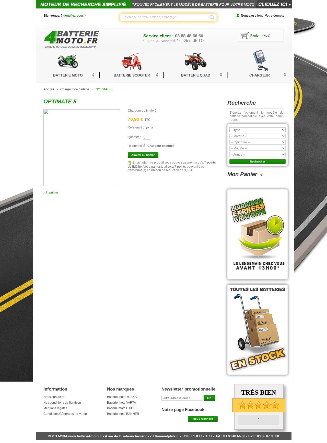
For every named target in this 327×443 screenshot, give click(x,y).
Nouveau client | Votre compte (262, 15)
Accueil (49, 89)
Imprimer (52, 192)
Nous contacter (53, 397)
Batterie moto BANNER (123, 414)
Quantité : (134, 137)
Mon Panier (242, 174)
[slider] (258, 405)
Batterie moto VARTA (121, 402)
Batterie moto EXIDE (121, 408)
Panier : (256, 35)
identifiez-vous (73, 15)
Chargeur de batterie (74, 89)
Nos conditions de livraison (62, 402)
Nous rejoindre (203, 418)
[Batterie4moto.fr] (79, 35)
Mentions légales (55, 408)
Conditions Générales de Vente (65, 414)
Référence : (136, 127)
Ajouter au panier (143, 154)
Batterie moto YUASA (122, 397)
